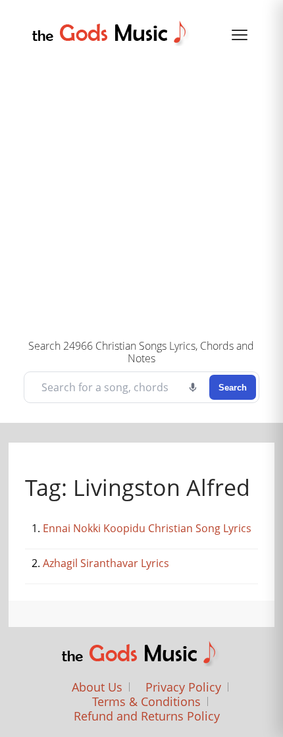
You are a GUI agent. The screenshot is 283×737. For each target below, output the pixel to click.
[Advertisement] (141, 191)
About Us (97, 687)
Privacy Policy (183, 687)
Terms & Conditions (146, 701)
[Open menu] (239, 35)
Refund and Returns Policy (147, 716)
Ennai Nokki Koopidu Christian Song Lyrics (147, 528)
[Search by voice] (192, 387)
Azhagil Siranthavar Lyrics (106, 563)
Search (233, 388)
